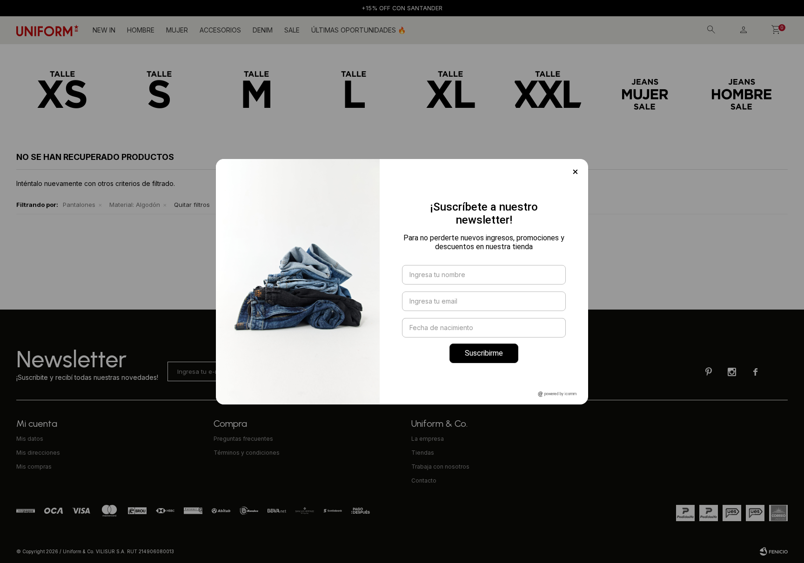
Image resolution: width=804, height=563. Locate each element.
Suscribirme (484, 353)
